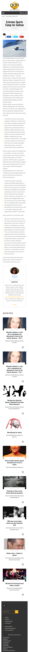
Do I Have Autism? (9, 630)
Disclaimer (5, 648)
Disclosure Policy (9, 621)
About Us (7, 619)
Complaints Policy (7, 640)
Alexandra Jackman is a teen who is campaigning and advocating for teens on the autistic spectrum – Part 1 (14, 369)
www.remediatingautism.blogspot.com (14, 297)
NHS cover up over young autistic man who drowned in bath (14, 523)
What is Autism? (8, 626)
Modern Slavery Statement (9, 650)
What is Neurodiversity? (10, 628)
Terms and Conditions (8, 647)
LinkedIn (14, 304)
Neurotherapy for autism (14, 432)
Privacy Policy (6, 642)
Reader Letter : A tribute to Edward (14, 554)
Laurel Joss (13, 34)
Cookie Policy (6, 645)
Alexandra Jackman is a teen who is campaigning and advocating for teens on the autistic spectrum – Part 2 (14, 335)
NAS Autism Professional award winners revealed (14, 584)
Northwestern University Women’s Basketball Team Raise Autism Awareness (14, 402)
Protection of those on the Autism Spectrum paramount (14, 492)
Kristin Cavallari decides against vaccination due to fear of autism (14, 463)
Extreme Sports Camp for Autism (14, 23)
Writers (6, 617)
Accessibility (5, 644)
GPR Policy (5, 639)
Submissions (8, 623)
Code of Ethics (6, 637)
